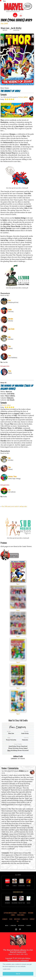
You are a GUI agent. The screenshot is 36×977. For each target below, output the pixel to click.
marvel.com (28, 925)
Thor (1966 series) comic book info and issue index (14, 506)
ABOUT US (25, 919)
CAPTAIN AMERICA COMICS (10, 913)
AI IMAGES (4, 919)
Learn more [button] (6, 969)
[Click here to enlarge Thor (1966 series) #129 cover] (17, 84)
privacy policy (13, 925)
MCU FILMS (17, 919)
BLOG (10, 919)
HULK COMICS (22, 913)
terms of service (21, 925)
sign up (6, 925)
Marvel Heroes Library (16, 950)
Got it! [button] (18, 973)
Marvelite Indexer (6, 405)
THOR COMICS (20, 915)
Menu (4, 1)
